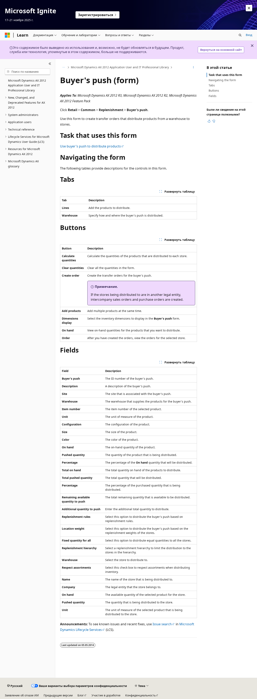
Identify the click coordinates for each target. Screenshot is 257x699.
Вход (249, 35)
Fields (212, 96)
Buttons (214, 90)
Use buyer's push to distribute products (90, 146)
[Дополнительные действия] (193, 67)
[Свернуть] (49, 64)
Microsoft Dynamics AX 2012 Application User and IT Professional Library (120, 67)
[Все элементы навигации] (63, 67)
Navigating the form (222, 80)
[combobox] (27, 71)
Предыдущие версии (58, 695)
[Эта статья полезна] (209, 121)
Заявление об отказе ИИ (22, 695)
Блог (81, 695)
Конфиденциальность (140, 695)
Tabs (212, 85)
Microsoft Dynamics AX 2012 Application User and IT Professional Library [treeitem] (27, 85)
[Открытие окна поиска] (240, 35)
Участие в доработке (106, 695)
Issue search (162, 624)
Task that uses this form (225, 75)
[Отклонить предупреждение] (249, 8)
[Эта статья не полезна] (213, 121)
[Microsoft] (7, 35)
